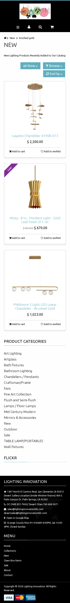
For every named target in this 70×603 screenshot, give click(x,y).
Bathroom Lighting (18, 371)
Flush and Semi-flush (20, 400)
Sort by (54, 73)
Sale (7, 435)
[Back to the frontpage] (5, 38)
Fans (7, 388)
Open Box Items (12, 560)
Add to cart (18, 151)
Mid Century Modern (20, 412)
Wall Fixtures (14, 447)
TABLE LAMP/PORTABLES (23, 441)
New (12, 38)
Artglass (10, 359)
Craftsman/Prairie (17, 382)
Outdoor (10, 429)
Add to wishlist (52, 151)
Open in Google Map (17, 518)
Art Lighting (13, 353)
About (7, 570)
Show (31, 65)
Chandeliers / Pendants (21, 377)
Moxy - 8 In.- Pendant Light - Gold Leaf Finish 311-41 (35, 220)
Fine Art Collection (17, 394)
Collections (10, 551)
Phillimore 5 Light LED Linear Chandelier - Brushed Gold (35, 306)
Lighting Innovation (34, 586)
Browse (54, 65)
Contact (8, 575)
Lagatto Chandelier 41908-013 (35, 136)
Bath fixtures (14, 365)
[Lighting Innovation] (35, 11)
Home (7, 546)
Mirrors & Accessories (20, 417)
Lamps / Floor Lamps (20, 406)
